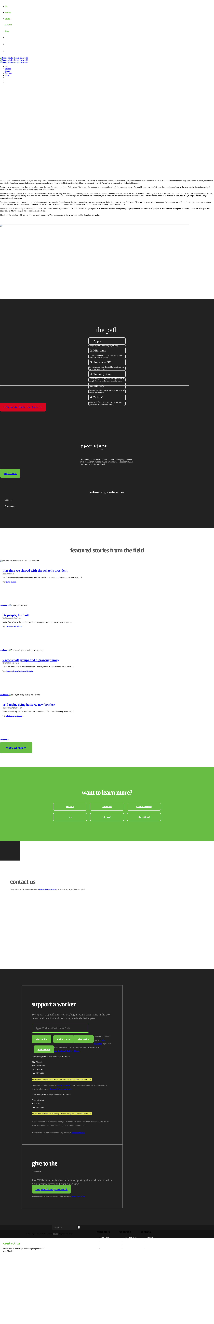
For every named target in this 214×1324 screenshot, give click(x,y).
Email (148, 1249)
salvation (9, 626)
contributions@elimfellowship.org (67, 1051)
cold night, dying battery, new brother (28, 704)
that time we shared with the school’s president (34, 570)
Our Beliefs (107, 806)
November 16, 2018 (10, 663)
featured (13, 582)
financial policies (78, 1133)
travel (14, 626)
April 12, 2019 (8, 574)
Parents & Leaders (144, 806)
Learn (7, 19)
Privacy (55, 1234)
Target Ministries (63, 1085)
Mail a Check (63, 1039)
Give (7, 31)
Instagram (149, 1245)
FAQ (70, 817)
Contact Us (128, 1249)
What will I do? (144, 817)
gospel (8, 582)
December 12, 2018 (10, 618)
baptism (21, 671)
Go (6, 6)
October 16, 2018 (9, 708)
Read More (4, 605)
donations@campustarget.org (48, 889)
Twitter (148, 1241)
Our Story (70, 806)
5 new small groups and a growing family (30, 660)
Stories (8, 12)
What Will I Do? (107, 1245)
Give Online (41, 1039)
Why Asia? (107, 817)
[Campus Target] (107, 60)
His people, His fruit (15, 615)
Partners (127, 1245)
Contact (8, 25)
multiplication (28, 671)
